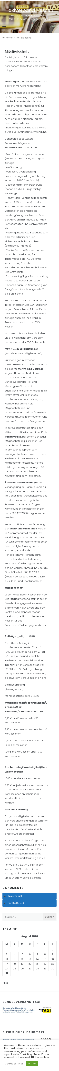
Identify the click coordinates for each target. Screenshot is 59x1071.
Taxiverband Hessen (29, 10)
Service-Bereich (28, 333)
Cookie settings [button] (14, 1063)
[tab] (29, 896)
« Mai (5, 983)
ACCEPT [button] (32, 1063)
